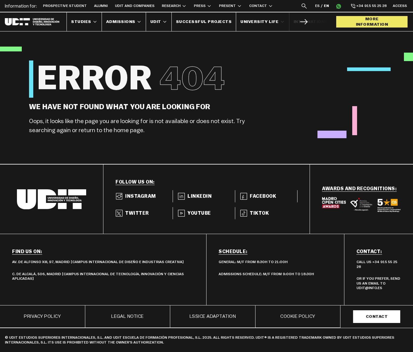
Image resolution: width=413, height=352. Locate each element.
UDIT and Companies (134, 6)
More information (372, 22)
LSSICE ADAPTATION (213, 316)
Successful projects (204, 22)
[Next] (303, 21)
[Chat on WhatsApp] (338, 6)
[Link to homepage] (36, 21)
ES (317, 6)
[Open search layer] (304, 6)
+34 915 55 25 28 (371, 6)
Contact (377, 317)
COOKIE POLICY (297, 316)
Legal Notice (127, 316)
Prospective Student (65, 6)
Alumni (101, 6)
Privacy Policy (42, 316)
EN (326, 6)
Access (400, 6)
